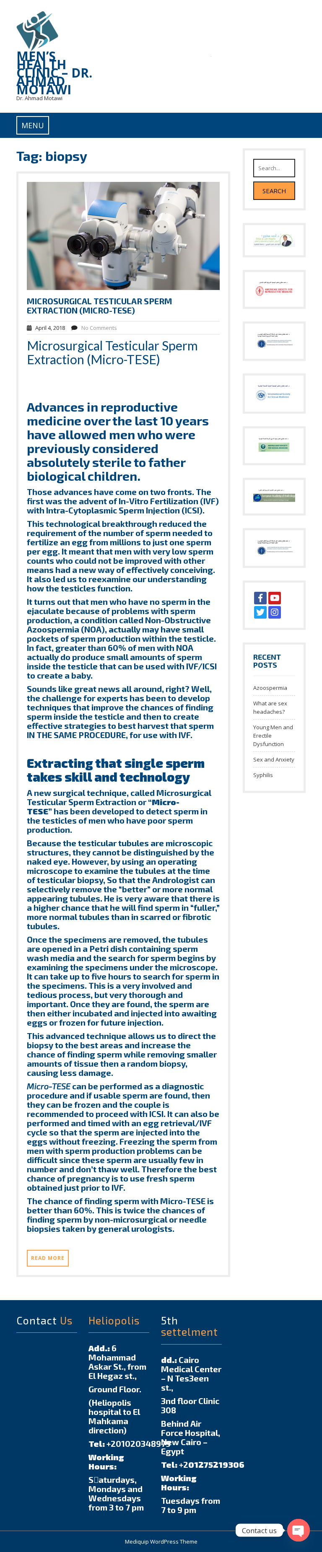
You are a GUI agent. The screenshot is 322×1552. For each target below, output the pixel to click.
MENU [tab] (32, 125)
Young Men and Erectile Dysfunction (273, 735)
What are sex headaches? (270, 707)
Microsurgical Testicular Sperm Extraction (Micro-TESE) (99, 305)
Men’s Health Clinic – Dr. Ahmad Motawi (54, 72)
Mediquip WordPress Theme (161, 1541)
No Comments (99, 328)
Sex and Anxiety (273, 759)
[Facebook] (260, 598)
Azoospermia (270, 688)
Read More (48, 1258)
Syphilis (263, 775)
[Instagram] (274, 612)
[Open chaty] (298, 1530)
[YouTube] (274, 598)
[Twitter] (260, 612)
